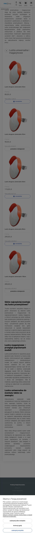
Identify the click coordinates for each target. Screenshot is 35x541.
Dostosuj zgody (17, 525)
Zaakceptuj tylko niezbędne (17, 520)
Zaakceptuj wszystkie (17, 530)
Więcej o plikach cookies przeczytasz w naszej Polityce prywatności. (17, 515)
